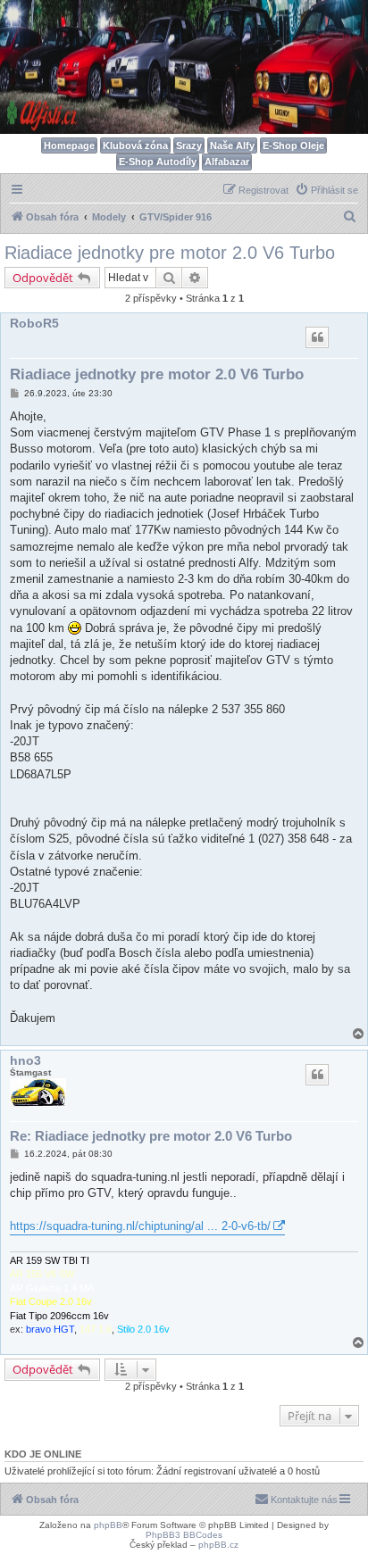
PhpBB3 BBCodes (184, 1535)
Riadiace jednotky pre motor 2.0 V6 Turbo (169, 252)
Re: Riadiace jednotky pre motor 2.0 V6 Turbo (151, 1135)
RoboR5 (34, 323)
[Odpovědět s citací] (317, 337)
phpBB (108, 1525)
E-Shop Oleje (293, 145)
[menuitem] (326, 190)
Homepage (69, 145)
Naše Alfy (232, 145)
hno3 (25, 1060)
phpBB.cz (218, 1545)
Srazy (189, 145)
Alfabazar (227, 161)
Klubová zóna (135, 145)
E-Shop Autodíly (158, 161)
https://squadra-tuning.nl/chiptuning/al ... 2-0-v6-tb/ (140, 1226)
